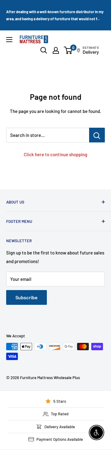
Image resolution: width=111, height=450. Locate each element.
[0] (68, 50)
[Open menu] (9, 39)
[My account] (56, 50)
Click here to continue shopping (55, 154)
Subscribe (26, 297)
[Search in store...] (97, 135)
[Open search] (43, 50)
